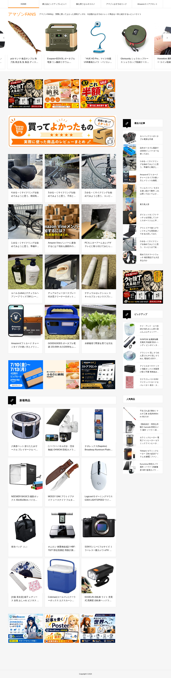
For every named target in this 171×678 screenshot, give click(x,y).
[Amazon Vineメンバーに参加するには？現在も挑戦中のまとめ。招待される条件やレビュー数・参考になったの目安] (62, 221)
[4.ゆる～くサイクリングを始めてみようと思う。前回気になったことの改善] (25, 171)
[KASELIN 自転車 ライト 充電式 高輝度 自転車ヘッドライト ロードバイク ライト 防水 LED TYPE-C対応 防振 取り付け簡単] (98, 576)
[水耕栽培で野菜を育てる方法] (98, 322)
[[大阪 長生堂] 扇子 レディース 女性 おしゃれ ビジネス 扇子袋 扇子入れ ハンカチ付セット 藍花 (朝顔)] (25, 576)
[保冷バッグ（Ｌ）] (25, 525)
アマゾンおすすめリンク (116, 4)
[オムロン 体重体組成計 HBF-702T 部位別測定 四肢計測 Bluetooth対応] (62, 525)
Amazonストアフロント (147, 4)
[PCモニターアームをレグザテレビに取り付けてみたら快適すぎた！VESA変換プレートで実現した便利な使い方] (98, 221)
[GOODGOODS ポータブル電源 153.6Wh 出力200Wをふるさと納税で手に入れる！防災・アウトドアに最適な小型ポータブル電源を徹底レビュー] (62, 322)
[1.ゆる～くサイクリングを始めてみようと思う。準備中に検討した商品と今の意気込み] (25, 221)
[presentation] (4, 37)
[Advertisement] (143, 96)
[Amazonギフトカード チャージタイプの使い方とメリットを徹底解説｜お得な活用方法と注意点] (25, 322)
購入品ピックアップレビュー (54, 4)
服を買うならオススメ (85, 4)
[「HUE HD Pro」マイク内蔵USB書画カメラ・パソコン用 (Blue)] (85, 37)
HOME (23, 4)
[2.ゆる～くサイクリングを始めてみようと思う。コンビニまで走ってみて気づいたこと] (98, 171)
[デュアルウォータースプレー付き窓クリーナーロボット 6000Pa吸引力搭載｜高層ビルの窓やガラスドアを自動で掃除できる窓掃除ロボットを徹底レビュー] (62, 272)
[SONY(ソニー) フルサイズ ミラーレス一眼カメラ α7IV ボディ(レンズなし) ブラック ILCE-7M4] (98, 525)
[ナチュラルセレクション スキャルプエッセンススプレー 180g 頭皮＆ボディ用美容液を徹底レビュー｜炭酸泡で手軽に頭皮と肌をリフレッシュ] (98, 272)
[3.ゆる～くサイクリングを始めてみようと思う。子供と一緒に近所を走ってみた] (62, 171)
